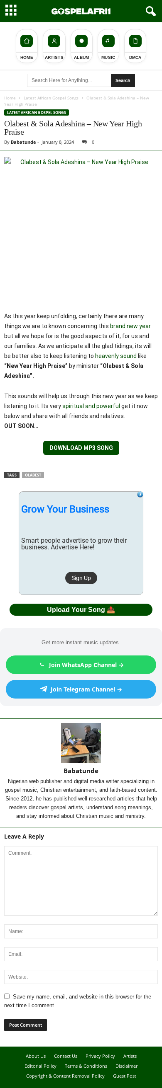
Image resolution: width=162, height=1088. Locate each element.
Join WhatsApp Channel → (86, 665)
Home (10, 98)
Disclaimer (126, 1066)
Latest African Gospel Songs (51, 98)
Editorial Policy (40, 1066)
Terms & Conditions (86, 1066)
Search (122, 80)
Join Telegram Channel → (86, 689)
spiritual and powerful (91, 406)
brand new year (130, 326)
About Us (36, 1056)
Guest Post (124, 1076)
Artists (130, 1056)
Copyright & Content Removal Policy (65, 1076)
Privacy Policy (100, 1056)
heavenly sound (116, 356)
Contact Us (65, 1056)
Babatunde (23, 142)
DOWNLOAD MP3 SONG (81, 448)
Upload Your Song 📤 (81, 609)
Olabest (33, 475)
